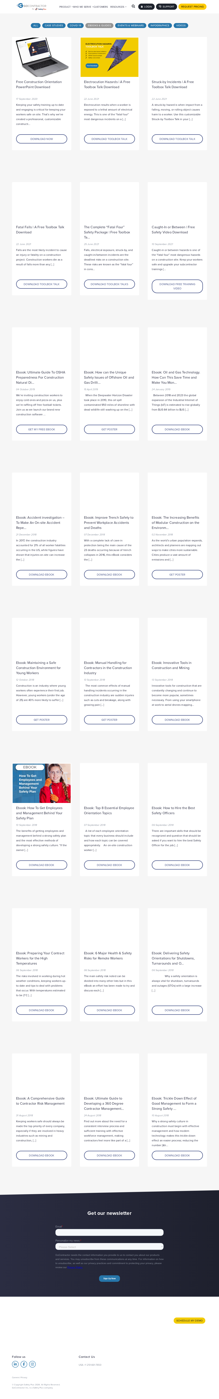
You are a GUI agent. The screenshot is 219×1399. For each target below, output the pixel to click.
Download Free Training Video (177, 286)
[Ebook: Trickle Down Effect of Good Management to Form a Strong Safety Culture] (177, 1073)
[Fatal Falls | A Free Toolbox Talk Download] (42, 202)
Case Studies (54, 25)
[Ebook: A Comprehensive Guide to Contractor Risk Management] (42, 1073)
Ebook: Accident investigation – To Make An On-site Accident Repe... (40, 523)
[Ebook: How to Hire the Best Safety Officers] (177, 783)
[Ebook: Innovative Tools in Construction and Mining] (177, 638)
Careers (15, 1377)
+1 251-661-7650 (92, 1364)
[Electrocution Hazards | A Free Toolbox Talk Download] (110, 57)
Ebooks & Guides (99, 25)
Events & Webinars (131, 25)
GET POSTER (109, 429)
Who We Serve (82, 6)
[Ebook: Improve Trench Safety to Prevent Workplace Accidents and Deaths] (110, 493)
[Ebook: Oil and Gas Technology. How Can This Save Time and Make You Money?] (177, 347)
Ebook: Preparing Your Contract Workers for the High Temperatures (40, 958)
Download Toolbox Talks (109, 284)
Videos (181, 25)
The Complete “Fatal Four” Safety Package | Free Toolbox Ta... (107, 232)
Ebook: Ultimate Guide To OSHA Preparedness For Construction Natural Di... (40, 377)
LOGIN (148, 6)
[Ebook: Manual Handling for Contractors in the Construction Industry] (110, 638)
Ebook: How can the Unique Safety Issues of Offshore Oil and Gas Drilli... (109, 377)
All (35, 25)
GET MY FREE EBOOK (41, 429)
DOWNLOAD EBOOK (177, 429)
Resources (117, 6)
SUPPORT (168, 6)
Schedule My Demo (189, 1320)
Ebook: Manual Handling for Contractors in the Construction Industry (108, 668)
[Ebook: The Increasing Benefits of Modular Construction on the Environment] (177, 493)
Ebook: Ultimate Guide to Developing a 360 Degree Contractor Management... (104, 1103)
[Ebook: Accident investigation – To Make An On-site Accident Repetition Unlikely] (42, 493)
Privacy (24, 1377)
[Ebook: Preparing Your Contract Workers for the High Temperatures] (42, 928)
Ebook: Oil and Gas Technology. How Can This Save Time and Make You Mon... (176, 377)
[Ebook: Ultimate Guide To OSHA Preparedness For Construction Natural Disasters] (42, 347)
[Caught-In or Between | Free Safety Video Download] (177, 202)
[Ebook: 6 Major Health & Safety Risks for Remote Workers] (110, 928)
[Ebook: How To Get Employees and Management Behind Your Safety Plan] (42, 783)
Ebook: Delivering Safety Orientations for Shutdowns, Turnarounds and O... (173, 958)
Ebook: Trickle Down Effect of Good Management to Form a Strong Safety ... (174, 1103)
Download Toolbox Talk (109, 139)
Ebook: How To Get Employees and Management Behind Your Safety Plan (39, 813)
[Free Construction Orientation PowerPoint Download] (42, 57)
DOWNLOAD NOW (41, 139)
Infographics (160, 25)
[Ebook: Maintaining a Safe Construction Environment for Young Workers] (42, 638)
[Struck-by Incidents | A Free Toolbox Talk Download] (177, 57)
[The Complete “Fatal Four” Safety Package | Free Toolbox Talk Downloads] (110, 202)
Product (65, 6)
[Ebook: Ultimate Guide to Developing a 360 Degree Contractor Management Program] (110, 1073)
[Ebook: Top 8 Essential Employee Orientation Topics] (110, 783)
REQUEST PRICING (192, 6)
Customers (101, 6)
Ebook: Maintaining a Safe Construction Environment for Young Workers (38, 668)
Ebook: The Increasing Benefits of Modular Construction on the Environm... (175, 523)
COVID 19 (75, 25)
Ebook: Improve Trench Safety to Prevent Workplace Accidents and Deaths (108, 523)
